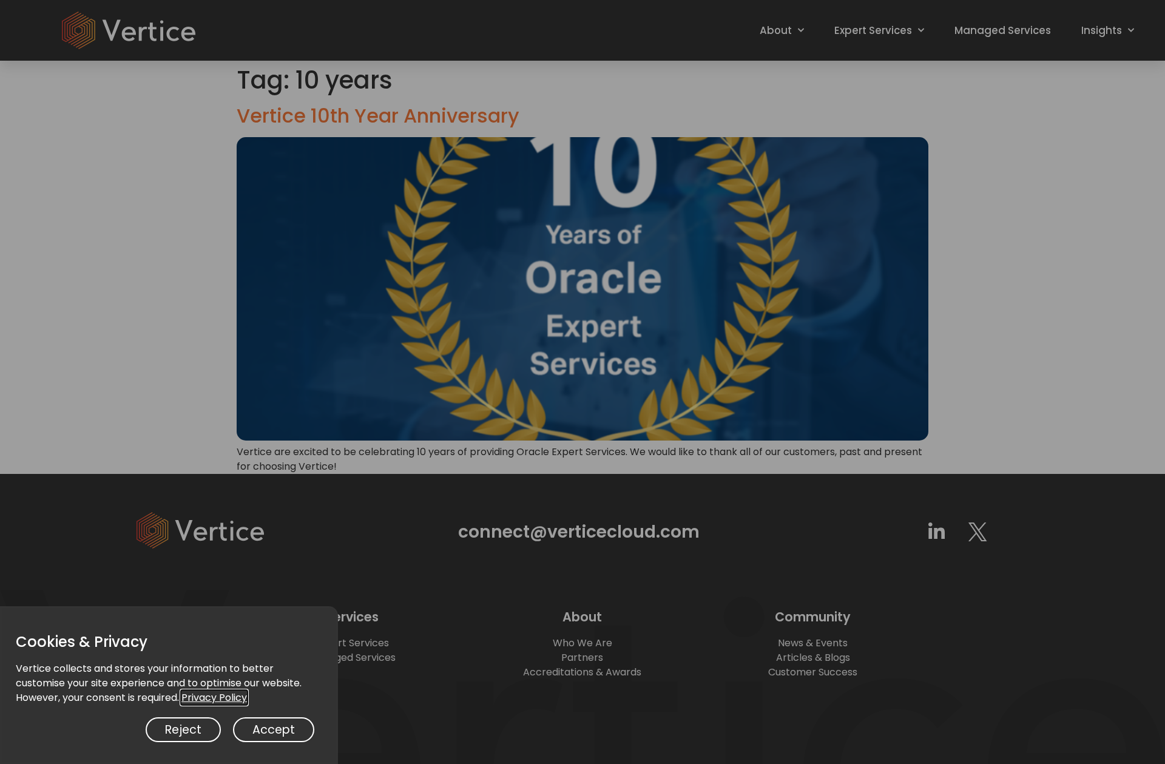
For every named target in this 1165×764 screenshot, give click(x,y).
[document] (582, 382)
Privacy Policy (214, 698)
